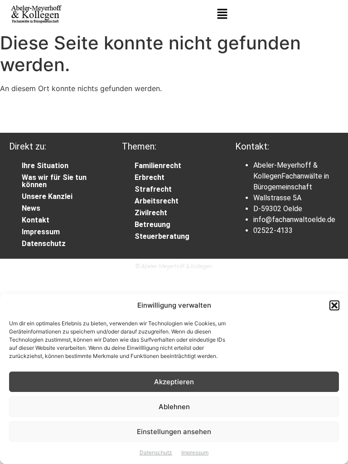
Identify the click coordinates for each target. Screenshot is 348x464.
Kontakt (35, 220)
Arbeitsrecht (157, 201)
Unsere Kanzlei (47, 196)
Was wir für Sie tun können (54, 181)
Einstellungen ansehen (174, 431)
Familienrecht (158, 165)
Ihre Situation (45, 165)
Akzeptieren (174, 381)
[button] (334, 305)
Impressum (194, 452)
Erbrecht (149, 177)
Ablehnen (174, 406)
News (31, 208)
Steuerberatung (162, 236)
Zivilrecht (151, 212)
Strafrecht (153, 189)
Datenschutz (156, 452)
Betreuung (152, 224)
